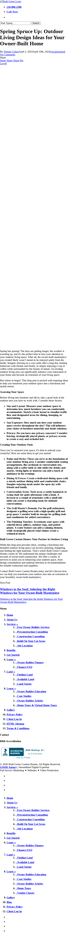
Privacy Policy (15, 714)
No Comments (7, 54)
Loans (11, 659)
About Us (12, 619)
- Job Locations (24, 645)
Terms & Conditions (18, 728)
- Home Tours (23, 888)
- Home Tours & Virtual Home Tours (36, 705)
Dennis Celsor (11, 51)
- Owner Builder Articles (29, 700)
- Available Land (25, 679)
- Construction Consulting (30, 636)
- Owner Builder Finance (30, 662)
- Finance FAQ (24, 667)
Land (11, 671)
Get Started (13, 654)
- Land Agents (24, 683)
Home (10, 615)
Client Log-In (14, 719)
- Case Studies (23, 696)
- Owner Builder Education (31, 691)
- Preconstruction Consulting (32, 631)
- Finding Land (24, 674)
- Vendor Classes (25, 893)
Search (36, 23)
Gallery (11, 709)
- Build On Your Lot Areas (30, 641)
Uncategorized (57, 51)
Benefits (11, 650)
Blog (9, 902)
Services (12, 624)
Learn (11, 688)
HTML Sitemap (15, 723)
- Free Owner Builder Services (33, 627)
